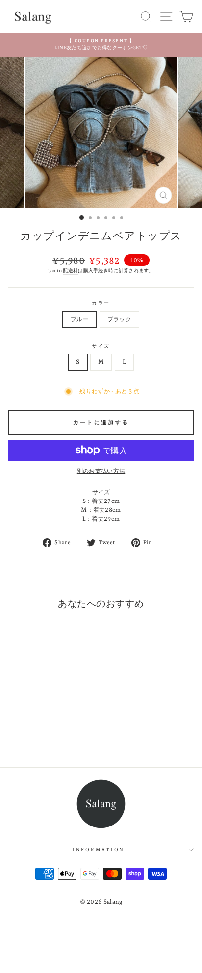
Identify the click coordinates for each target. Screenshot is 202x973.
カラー (101, 303)
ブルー (80, 319)
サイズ (101, 346)
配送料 (70, 270)
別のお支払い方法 (101, 471)
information (99, 849)
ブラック (119, 319)
